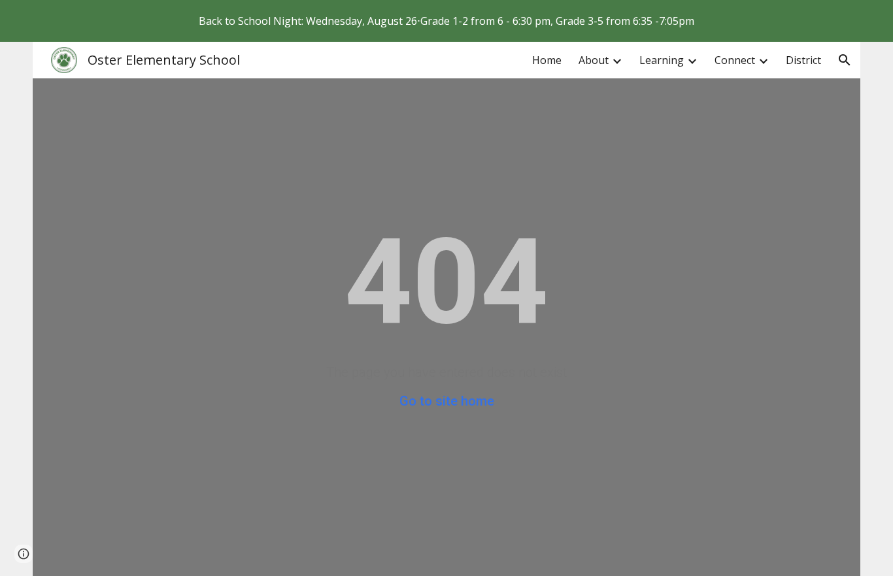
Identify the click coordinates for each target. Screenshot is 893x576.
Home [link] (547, 60)
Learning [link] (661, 60)
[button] (844, 60)
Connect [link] (735, 60)
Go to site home (446, 401)
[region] (446, 21)
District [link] (803, 60)
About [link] (594, 60)
